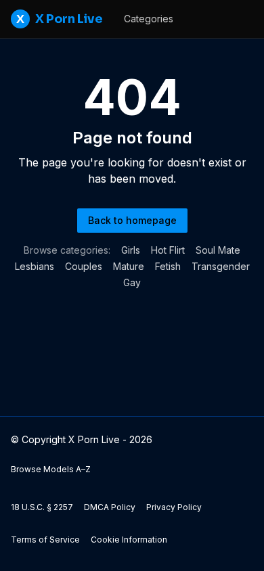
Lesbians (34, 266)
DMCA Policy (109, 507)
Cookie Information (129, 539)
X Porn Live (59, 19)
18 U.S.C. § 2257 (42, 507)
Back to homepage (132, 220)
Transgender (221, 266)
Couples (83, 266)
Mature (128, 266)
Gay (132, 282)
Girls (130, 250)
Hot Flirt (168, 250)
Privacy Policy (174, 507)
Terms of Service (45, 539)
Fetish (168, 266)
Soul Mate (218, 250)
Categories (148, 18)
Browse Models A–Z (51, 469)
